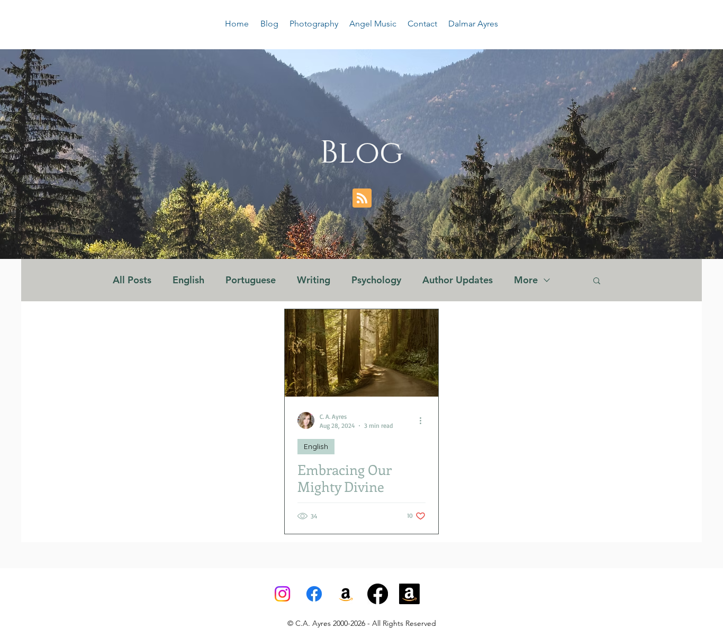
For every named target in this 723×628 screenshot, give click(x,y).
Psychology (376, 280)
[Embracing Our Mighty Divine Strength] (361, 353)
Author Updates (457, 280)
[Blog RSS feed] (362, 199)
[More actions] (424, 420)
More (526, 280)
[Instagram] (282, 594)
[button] (597, 281)
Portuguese (250, 280)
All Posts (132, 280)
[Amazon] (409, 594)
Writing (313, 280)
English (188, 280)
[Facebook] (314, 594)
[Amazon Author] (346, 594)
